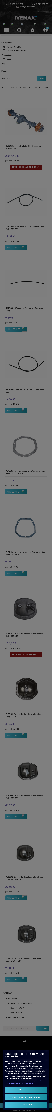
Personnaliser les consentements (26, 1097)
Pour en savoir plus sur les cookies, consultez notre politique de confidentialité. (24, 1082)
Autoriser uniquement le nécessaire (26, 1090)
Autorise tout (26, 1105)
